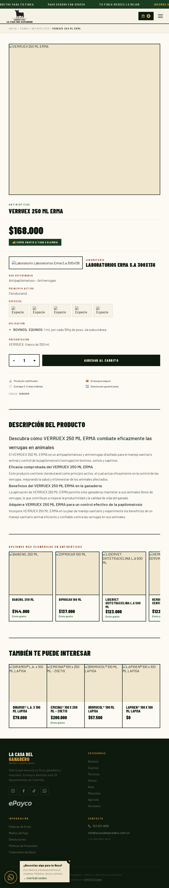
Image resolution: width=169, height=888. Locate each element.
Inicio (13, 28)
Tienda (24, 28)
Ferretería (94, 806)
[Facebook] (23, 791)
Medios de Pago (19, 833)
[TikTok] (34, 791)
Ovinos (92, 780)
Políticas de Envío (20, 826)
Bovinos (93, 761)
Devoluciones (17, 839)
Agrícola (93, 799)
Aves (91, 787)
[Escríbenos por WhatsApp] (10, 877)
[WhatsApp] (44, 791)
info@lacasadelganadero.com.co (109, 833)
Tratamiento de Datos (22, 852)
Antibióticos (41, 28)
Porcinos (93, 774)
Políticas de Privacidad (23, 846)
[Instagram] (13, 791)
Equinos (93, 768)
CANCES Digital (93, 879)
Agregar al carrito (101, 360)
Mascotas (94, 793)
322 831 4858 (101, 826)
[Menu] (160, 16)
